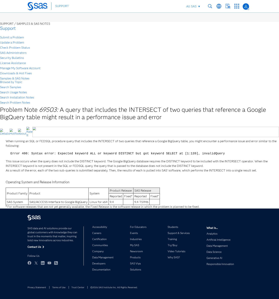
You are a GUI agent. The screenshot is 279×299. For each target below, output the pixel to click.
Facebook (29, 263)
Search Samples (10, 87)
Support (8, 28)
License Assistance (13, 63)
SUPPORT (62, 6)
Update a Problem (12, 42)
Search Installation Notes (17, 97)
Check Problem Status (15, 47)
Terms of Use (58, 287)
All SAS (191, 6)
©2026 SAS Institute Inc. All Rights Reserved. (114, 287)
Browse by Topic (11, 82)
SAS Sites (236, 6)
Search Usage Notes (13, 92)
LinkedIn (43, 263)
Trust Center (77, 287)
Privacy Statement (37, 287)
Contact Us (227, 6)
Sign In (246, 6)
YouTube (49, 263)
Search (210, 6)
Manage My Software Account (20, 68)
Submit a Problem (12, 37)
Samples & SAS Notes (14, 78)
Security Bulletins (12, 58)
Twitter (36, 263)
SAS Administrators (13, 53)
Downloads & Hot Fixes (16, 73)
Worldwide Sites (219, 6)
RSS (56, 263)
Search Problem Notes (15, 102)
